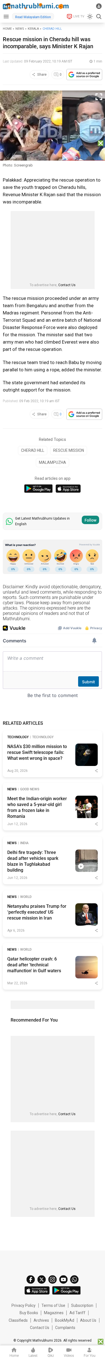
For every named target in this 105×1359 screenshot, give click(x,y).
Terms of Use (53, 1305)
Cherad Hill (52, 28)
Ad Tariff (77, 1313)
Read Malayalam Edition (33, 17)
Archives (41, 1320)
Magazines (54, 1313)
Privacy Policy (23, 1305)
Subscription (82, 1305)
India (24, 843)
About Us (88, 1320)
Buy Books (29, 1313)
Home (7, 28)
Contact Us (67, 285)
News (19, 28)
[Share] (96, 770)
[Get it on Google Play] (38, 488)
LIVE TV (78, 16)
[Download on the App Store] (68, 488)
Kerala (33, 28)
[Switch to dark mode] (90, 16)
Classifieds (18, 1320)
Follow (90, 520)
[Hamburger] (6, 16)
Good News (29, 789)
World (26, 897)
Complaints (65, 1327)
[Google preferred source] (84, 74)
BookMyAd (64, 1320)
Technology (18, 737)
